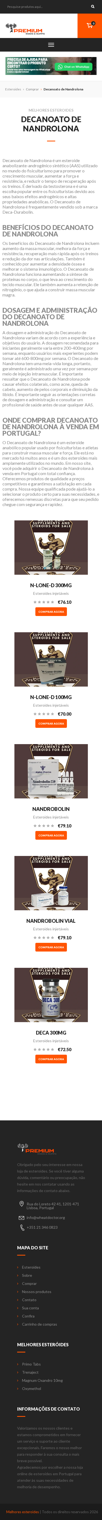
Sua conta (30, 1308)
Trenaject (30, 1372)
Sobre (27, 1275)
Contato (29, 1300)
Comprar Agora (51, 611)
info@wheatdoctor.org (46, 1217)
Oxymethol (31, 1389)
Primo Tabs (31, 1364)
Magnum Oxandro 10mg (42, 1380)
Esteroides (31, 1267)
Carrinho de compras (39, 1324)
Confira (28, 1316)
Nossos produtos (36, 1292)
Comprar (32, 89)
